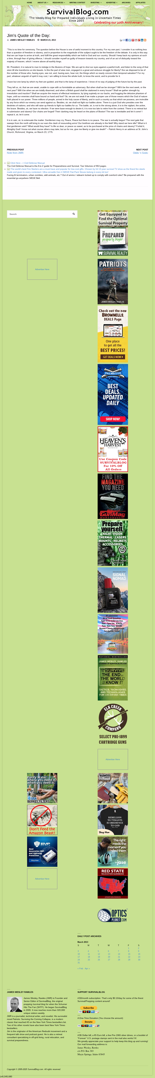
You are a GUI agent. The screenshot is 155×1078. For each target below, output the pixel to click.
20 (109, 957)
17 (79, 957)
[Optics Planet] (113, 915)
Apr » (87, 968)
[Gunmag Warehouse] (113, 496)
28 (119, 960)
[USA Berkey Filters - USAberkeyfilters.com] (42, 788)
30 (139, 960)
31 (79, 963)
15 (129, 954)
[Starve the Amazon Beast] (42, 820)
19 (99, 957)
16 (139, 954)
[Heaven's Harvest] (113, 449)
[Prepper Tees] (113, 820)
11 (89, 954)
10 (79, 954)
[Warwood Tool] (113, 788)
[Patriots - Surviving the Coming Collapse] (113, 281)
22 (129, 957)
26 (99, 960)
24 (79, 960)
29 (129, 960)
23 (139, 957)
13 (109, 954)
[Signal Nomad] (113, 590)
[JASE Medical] (113, 852)
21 (119, 957)
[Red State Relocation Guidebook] (113, 883)
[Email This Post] (124, 40)
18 (89, 957)
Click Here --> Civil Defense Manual (26, 163)
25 (89, 960)
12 (99, 954)
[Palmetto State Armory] (113, 394)
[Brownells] (113, 334)
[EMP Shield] (42, 852)
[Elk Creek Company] (113, 724)
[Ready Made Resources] (113, 543)
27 (109, 960)
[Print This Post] (121, 40)
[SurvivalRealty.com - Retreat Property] (113, 233)
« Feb (80, 968)
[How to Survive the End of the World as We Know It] (113, 678)
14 (119, 954)
